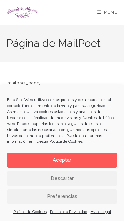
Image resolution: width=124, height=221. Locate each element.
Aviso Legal (101, 211)
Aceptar (62, 160)
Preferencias (62, 196)
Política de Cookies (66, 141)
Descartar (62, 178)
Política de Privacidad (68, 211)
